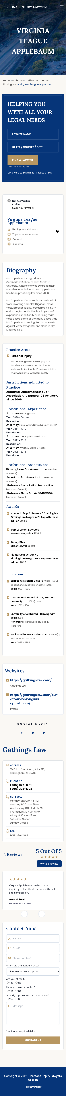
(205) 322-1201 (20, 785)
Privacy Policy (33, 1087)
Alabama (17, 244)
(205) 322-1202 (21, 789)
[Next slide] (41, 914)
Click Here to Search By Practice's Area (30, 172)
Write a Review (49, 863)
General (16, 239)
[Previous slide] (24, 914)
